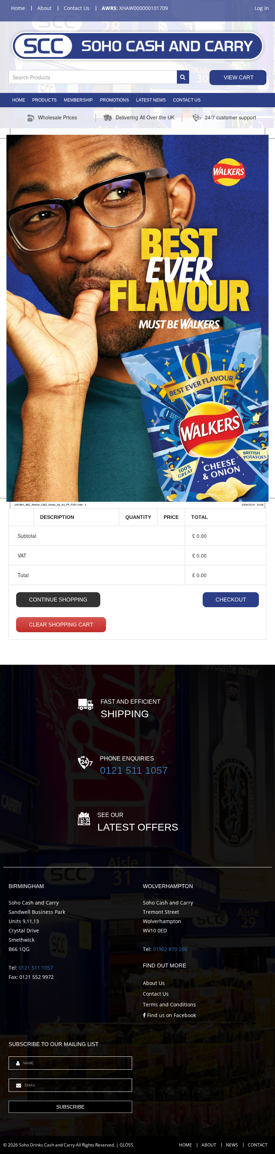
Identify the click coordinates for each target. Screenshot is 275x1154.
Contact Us (187, 100)
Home (18, 100)
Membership (78, 100)
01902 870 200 (170, 949)
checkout (231, 599)
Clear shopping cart (61, 624)
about (44, 8)
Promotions (114, 100)
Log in (262, 8)
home (18, 8)
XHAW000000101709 (135, 8)
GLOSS (126, 1145)
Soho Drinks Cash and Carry (47, 1145)
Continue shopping (58, 599)
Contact (257, 1145)
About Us (154, 983)
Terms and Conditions (169, 1004)
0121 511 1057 (134, 770)
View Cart (238, 77)
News (232, 1145)
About (209, 1145)
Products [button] (44, 100)
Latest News (151, 100)
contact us (77, 8)
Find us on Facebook (171, 1015)
